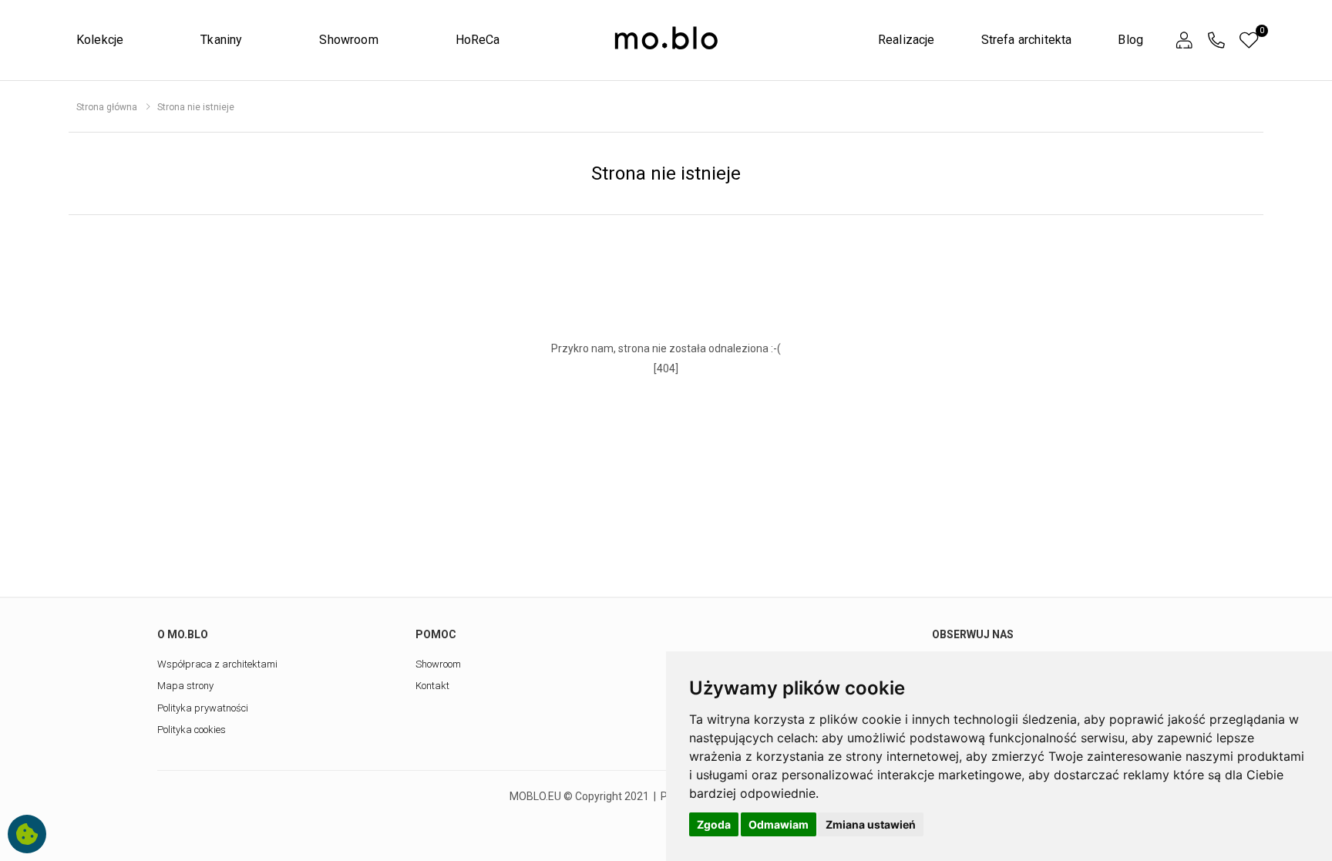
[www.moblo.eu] (666, 38)
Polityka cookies (191, 729)
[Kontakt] (1216, 40)
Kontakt (432, 685)
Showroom (348, 39)
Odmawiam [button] (778, 824)
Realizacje (906, 39)
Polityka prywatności (202, 708)
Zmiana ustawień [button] (871, 824)
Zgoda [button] (714, 824)
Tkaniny (221, 39)
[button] (1184, 40)
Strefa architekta (1026, 39)
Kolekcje (99, 39)
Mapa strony (185, 685)
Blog (1130, 39)
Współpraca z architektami (217, 664)
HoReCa (478, 39)
